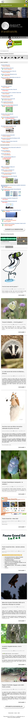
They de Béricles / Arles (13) (6, 86)
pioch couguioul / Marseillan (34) (7, 101)
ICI (5, 695)
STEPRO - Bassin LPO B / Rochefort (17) (8, 173)
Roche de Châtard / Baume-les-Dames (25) (9, 201)
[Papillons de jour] (22, 57)
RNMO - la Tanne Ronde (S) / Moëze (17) (8, 156)
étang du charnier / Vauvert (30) (7, 95)
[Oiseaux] (2, 57)
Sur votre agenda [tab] (9, 246)
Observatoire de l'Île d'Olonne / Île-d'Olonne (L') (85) (10, 138)
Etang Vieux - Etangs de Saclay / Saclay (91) (9, 141)
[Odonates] (18, 57)
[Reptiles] (12, 57)
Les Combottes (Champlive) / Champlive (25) (9, 198)
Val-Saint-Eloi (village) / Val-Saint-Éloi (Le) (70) (9, 117)
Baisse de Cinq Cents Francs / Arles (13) (8, 71)
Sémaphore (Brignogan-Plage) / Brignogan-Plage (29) (11, 210)
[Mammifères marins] (8, 57)
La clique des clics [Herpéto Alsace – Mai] (13, 561)
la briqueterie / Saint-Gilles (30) (6, 219)
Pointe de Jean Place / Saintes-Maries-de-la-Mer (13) (10, 77)
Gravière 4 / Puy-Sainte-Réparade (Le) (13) (9, 74)
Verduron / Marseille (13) (5, 153)
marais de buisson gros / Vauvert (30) (8, 98)
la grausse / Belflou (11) (5, 150)
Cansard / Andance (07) (5, 64)
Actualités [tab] (3, 246)
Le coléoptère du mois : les (12, 558)
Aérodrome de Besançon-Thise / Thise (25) (9, 89)
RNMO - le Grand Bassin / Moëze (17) (8, 166)
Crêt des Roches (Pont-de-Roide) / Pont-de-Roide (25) (11, 189)
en (26, 5)
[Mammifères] (5, 57)
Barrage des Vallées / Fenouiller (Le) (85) (8, 126)
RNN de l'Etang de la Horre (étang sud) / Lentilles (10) (11, 147)
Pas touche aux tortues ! (9, 559)
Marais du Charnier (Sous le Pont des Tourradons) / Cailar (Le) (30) (13, 223)
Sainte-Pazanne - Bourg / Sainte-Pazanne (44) (9, 105)
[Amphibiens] (15, 57)
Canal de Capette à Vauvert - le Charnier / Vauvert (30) (11, 92)
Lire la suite (21, 295)
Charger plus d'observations (14, 229)
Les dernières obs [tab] (4, 51)
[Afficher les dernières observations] (7, 53)
